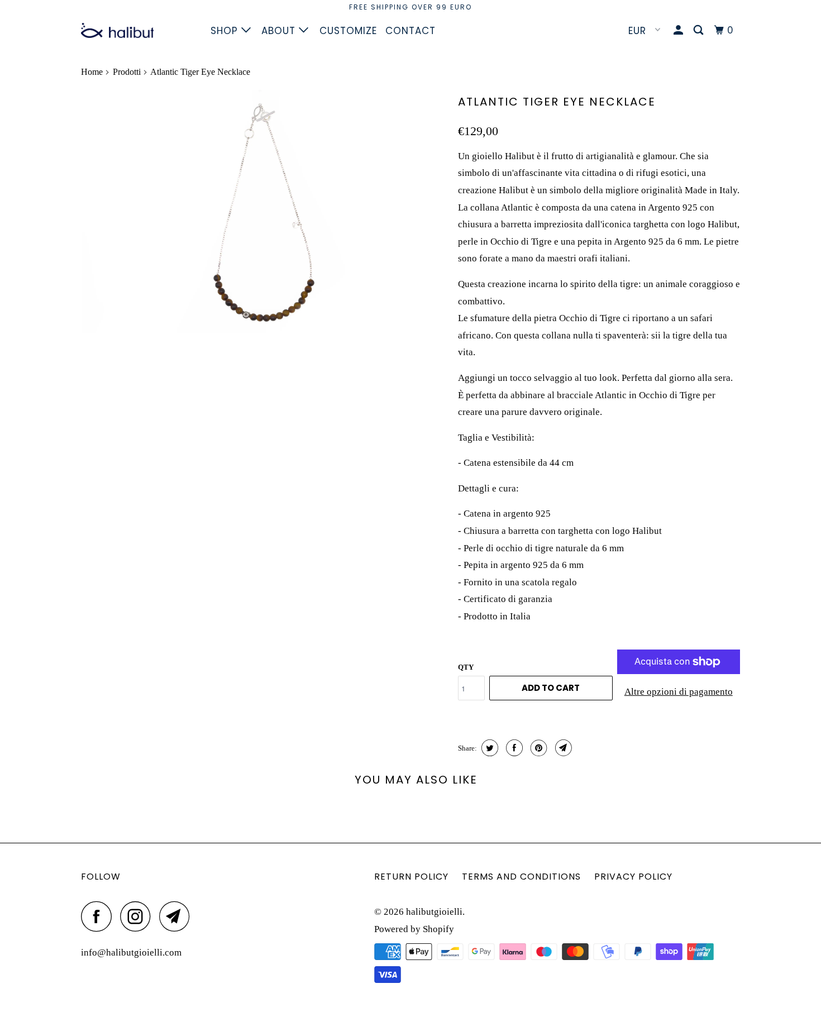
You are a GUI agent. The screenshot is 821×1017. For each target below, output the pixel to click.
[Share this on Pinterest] (537, 747)
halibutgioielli (434, 911)
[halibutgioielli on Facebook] (99, 916)
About (280, 30)
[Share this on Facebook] (513, 747)
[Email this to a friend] (562, 747)
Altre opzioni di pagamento (678, 691)
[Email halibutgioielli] (177, 916)
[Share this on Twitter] (488, 747)
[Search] (699, 30)
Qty (466, 667)
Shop (226, 30)
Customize (348, 30)
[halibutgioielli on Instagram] (138, 916)
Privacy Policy (633, 876)
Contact (410, 30)
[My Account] (679, 30)
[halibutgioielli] (138, 30)
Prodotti (127, 72)
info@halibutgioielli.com (131, 952)
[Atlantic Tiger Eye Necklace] (264, 211)
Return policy (411, 876)
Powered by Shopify (414, 929)
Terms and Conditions (521, 876)
